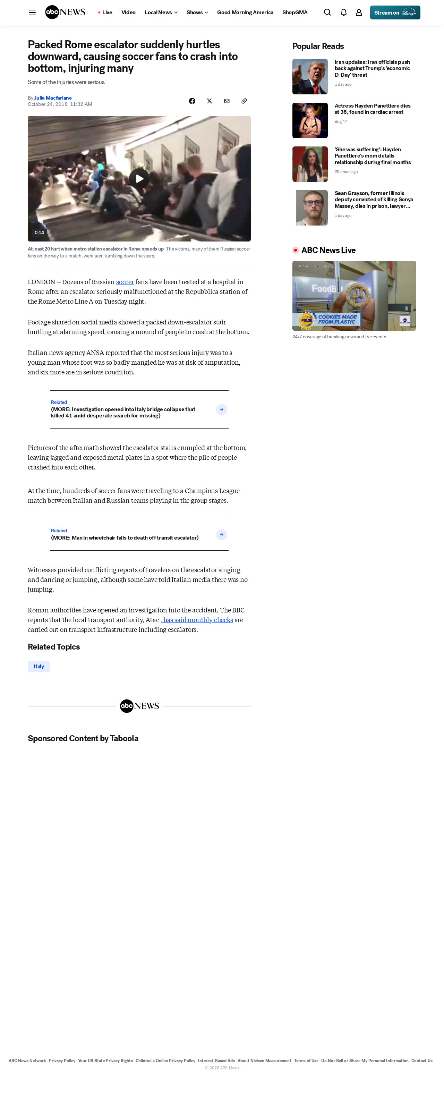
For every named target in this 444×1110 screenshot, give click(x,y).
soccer (125, 281)
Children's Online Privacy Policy (165, 1061)
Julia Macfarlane (52, 97)
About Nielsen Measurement (264, 1061)
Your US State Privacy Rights (105, 1061)
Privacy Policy (62, 1061)
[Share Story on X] (209, 101)
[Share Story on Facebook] (192, 101)
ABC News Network (27, 1061)
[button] (32, 12)
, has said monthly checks (196, 619)
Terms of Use (306, 1061)
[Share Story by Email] (226, 101)
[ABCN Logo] (65, 12)
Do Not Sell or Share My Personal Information (365, 1061)
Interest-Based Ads (216, 1061)
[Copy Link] (244, 101)
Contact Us (422, 1061)
